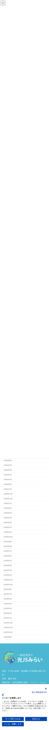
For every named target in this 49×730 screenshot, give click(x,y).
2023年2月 (8, 613)
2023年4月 (8, 604)
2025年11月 (8, 499)
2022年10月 (8, 632)
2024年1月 (8, 575)
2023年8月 (8, 589)
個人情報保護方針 (39, 692)
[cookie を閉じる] (46, 689)
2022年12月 (8, 623)
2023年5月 (8, 599)
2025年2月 (8, 527)
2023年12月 (8, 580)
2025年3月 (8, 523)
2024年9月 (8, 542)
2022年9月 (8, 637)
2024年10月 (8, 537)
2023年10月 (8, 585)
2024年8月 (8, 546)
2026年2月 (8, 484)
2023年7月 (8, 594)
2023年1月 (8, 618)
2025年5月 (8, 513)
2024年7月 (8, 551)
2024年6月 (8, 556)
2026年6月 (8, 470)
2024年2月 (8, 570)
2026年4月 (8, 480)
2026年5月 (8, 475)
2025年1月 (8, 532)
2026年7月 (8, 465)
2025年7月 (8, 503)
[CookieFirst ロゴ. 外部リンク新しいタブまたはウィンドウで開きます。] (3, 695)
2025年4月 (8, 518)
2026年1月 (8, 489)
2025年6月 (8, 508)
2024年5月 (8, 561)
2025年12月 (8, 494)
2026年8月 (8, 460)
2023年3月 (8, 608)
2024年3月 (8, 566)
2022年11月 (8, 627)
